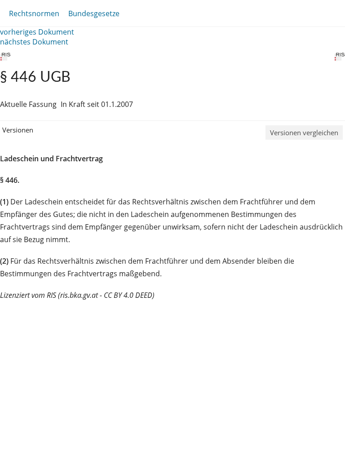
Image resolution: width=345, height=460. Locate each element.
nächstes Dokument (34, 42)
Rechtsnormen (34, 13)
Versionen (17, 129)
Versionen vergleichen (304, 132)
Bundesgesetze (93, 13)
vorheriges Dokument (37, 32)
